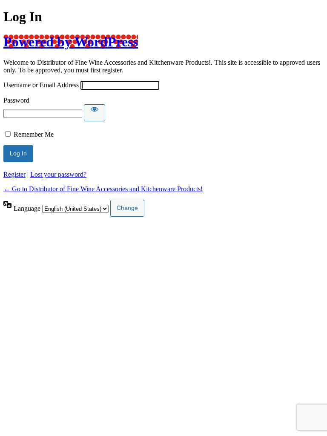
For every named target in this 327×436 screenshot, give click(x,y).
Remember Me (34, 134)
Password (16, 100)
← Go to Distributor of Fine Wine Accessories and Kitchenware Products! (103, 188)
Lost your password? (58, 174)
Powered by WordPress (70, 41)
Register (14, 174)
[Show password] (94, 112)
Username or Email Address (41, 85)
